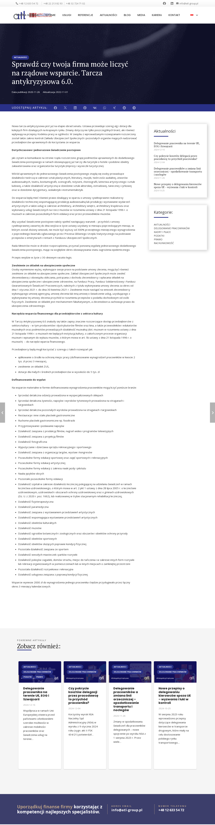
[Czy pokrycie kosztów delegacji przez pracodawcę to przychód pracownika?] (85, 663)
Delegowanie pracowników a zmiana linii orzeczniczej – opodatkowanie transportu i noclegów (178, 171)
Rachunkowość (164, 243)
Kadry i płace (162, 232)
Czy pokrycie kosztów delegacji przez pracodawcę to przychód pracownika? (175, 157)
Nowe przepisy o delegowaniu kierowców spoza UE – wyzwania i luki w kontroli (178, 186)
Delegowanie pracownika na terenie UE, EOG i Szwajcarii (177, 145)
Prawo (158, 239)
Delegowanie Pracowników (172, 228)
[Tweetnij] (65, 107)
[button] (194, 15)
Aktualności (162, 224)
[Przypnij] (85, 107)
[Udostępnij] (55, 107)
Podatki (159, 235)
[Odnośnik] (165, 3)
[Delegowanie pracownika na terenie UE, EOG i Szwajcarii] (39, 663)
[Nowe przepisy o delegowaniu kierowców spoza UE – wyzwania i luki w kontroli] (175, 663)
